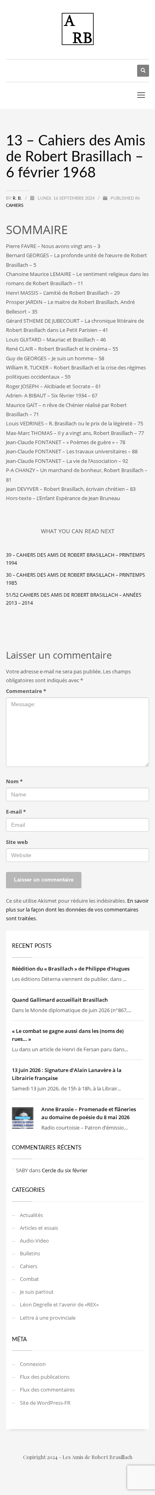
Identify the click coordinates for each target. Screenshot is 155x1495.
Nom (14, 781)
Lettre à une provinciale (48, 1317)
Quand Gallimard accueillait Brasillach (60, 999)
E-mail (16, 811)
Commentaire (26, 691)
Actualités (31, 1215)
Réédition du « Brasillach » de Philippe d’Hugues (71, 968)
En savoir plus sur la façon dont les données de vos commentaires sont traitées (77, 909)
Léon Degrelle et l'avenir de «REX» (59, 1304)
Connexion (33, 1364)
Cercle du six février (64, 1170)
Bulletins (30, 1253)
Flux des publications (45, 1376)
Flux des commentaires (47, 1389)
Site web (17, 842)
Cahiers (14, 205)
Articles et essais (39, 1227)
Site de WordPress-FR (45, 1402)
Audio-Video (34, 1240)
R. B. (18, 198)
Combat (29, 1279)
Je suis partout (37, 1291)
